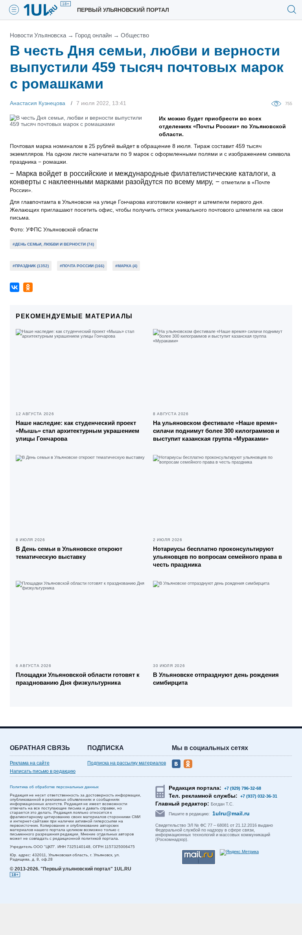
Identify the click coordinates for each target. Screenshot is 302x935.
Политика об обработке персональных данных (54, 787)
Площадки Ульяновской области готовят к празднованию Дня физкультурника (78, 678)
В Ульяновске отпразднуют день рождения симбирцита (216, 678)
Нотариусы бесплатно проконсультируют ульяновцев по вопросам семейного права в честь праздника (217, 556)
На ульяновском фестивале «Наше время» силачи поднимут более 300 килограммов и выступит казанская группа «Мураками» (216, 430)
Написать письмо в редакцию (43, 771)
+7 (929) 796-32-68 (242, 788)
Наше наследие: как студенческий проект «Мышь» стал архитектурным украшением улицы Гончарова (77, 430)
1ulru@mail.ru (231, 813)
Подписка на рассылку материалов (126, 763)
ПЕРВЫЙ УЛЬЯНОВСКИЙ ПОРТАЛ (123, 10)
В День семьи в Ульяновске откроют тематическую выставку (69, 552)
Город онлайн (93, 35)
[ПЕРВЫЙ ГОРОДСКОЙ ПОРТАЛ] (45, 10)
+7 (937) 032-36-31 (258, 796)
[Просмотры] (278, 103)
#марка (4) (126, 266)
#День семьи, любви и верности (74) (53, 244)
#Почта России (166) (82, 266)
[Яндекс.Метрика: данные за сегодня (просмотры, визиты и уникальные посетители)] (239, 852)
